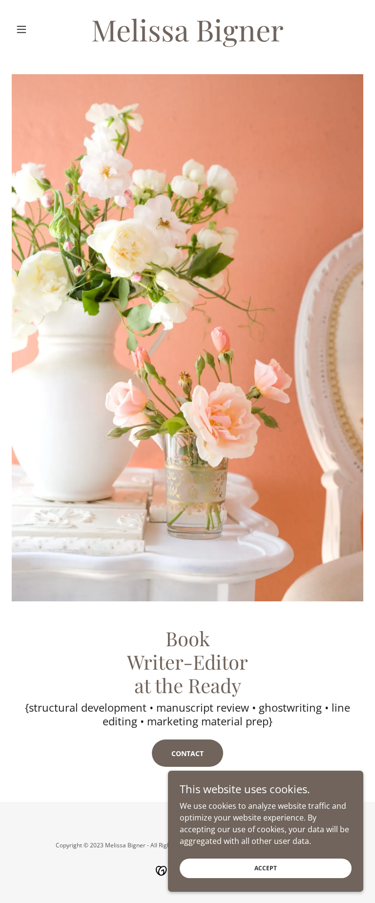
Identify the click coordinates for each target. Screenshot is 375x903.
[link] (187, 38)
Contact (187, 753)
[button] (38, 29)
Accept (265, 868)
